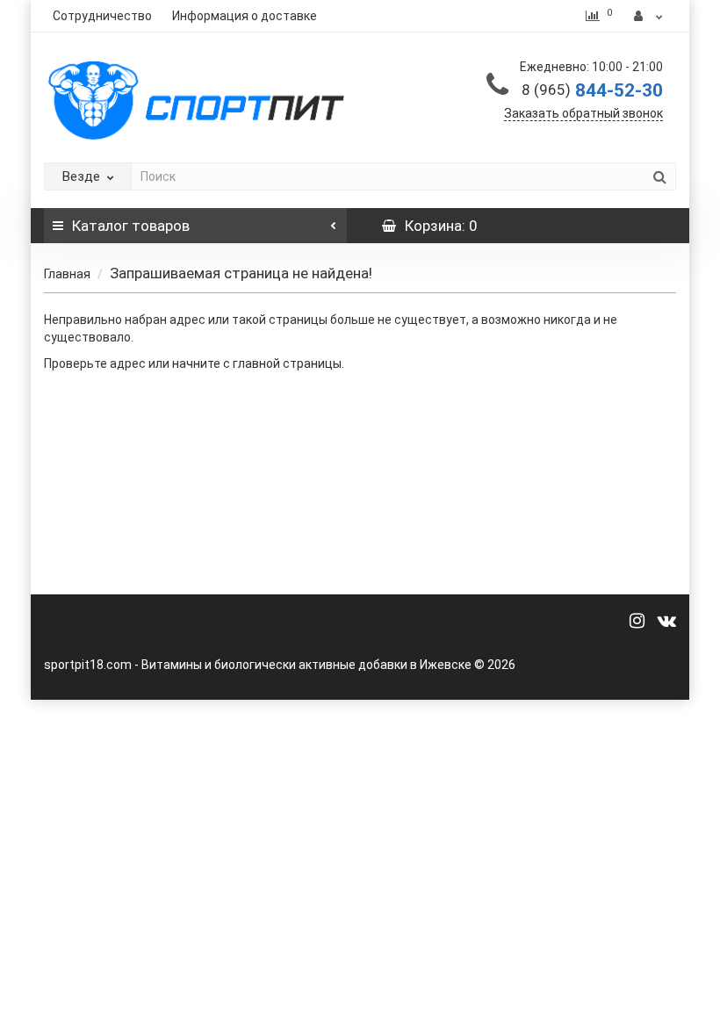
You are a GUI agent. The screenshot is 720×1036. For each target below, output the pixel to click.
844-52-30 (592, 90)
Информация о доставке (244, 16)
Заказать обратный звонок (583, 113)
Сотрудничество (102, 16)
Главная (67, 274)
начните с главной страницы (257, 363)
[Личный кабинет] (648, 16)
